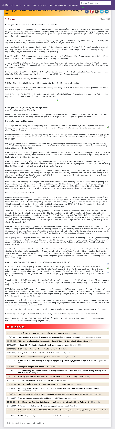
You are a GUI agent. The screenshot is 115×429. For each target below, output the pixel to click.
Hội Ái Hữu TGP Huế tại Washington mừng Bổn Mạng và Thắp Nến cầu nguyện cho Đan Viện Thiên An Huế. (57, 361)
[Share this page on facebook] (87, 11)
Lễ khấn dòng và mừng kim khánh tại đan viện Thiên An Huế (40, 416)
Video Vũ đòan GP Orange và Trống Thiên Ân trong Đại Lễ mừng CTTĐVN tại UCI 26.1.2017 (51, 337)
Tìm (82, 7)
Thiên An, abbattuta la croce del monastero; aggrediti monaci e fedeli (43, 406)
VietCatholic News (11, 5)
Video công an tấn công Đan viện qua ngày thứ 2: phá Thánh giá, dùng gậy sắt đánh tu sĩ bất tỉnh (54, 341)
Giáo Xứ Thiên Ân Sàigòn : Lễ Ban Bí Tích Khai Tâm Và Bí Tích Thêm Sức (44, 384)
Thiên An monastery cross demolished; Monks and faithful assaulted (42, 398)
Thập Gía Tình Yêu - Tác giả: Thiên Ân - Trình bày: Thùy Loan (40, 380)
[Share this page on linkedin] (106, 11)
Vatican (27, 5)
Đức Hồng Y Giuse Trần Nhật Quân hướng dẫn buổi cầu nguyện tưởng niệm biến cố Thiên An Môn (54, 402)
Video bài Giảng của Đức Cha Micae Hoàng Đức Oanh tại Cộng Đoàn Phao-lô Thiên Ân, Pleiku (53, 394)
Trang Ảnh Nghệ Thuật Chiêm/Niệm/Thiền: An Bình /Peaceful (41, 333)
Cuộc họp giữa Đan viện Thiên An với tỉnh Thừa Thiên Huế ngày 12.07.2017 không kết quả (50, 376)
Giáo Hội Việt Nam (39, 5)
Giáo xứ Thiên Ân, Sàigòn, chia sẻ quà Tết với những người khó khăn (43, 345)
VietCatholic (73, 5)
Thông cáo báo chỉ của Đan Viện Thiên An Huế (35, 353)
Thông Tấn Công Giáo (58, 5)
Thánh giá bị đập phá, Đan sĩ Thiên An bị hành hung (37, 367)
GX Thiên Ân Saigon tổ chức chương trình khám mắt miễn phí (40, 357)
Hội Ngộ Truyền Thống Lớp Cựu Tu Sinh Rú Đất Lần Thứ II (39, 349)
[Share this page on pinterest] (92, 11)
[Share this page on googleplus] (97, 11)
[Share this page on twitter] (102, 11)
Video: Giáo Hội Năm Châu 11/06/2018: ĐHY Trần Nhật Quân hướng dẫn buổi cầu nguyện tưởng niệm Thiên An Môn (61, 410)
